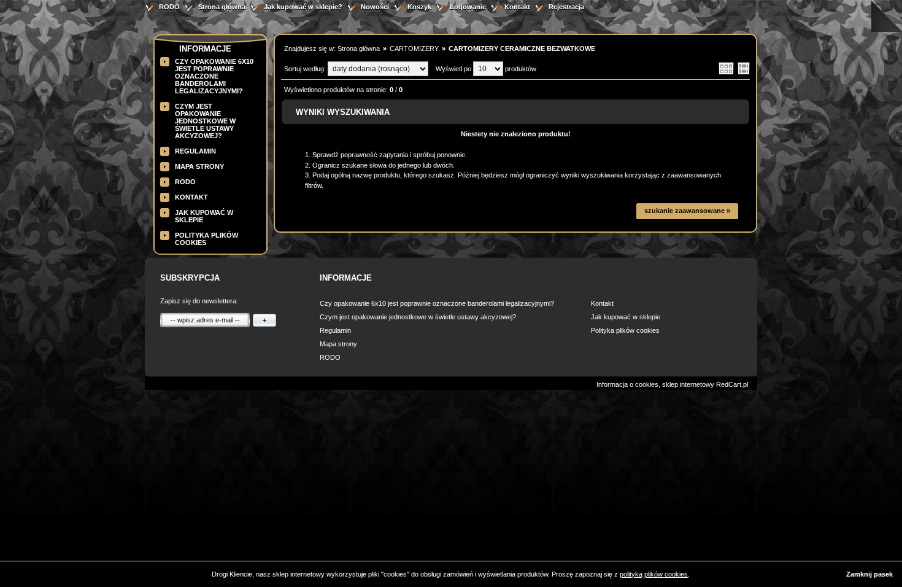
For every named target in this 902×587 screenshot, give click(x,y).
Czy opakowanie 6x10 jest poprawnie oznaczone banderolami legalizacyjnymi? (214, 76)
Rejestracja (566, 6)
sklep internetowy (688, 384)
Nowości (375, 6)
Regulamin (195, 151)
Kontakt (517, 6)
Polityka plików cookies (625, 330)
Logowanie (468, 6)
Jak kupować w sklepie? (303, 6)
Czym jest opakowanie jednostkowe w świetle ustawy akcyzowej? (205, 121)
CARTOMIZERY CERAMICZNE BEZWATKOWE (522, 48)
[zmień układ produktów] (726, 72)
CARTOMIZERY (414, 48)
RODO (169, 6)
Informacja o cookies (627, 384)
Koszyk (419, 6)
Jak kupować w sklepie (625, 317)
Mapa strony (199, 166)
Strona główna (221, 6)
